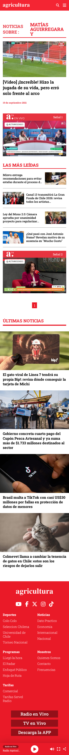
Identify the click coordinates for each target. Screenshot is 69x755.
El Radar (9, 664)
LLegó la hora (12, 658)
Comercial (10, 691)
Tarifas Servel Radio (13, 699)
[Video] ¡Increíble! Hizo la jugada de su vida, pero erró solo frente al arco (31, 87)
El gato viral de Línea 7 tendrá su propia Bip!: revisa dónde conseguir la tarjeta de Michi (34, 379)
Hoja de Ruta (12, 675)
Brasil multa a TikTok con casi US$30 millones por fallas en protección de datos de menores (34, 502)
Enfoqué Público (15, 670)
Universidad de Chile (14, 634)
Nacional (44, 638)
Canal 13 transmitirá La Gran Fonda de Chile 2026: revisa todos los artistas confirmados (45, 198)
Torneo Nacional (15, 642)
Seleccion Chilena (16, 627)
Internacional (47, 632)
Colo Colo (10, 621)
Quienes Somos (48, 658)
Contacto (44, 664)
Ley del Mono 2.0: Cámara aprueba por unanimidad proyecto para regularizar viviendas (20, 217)
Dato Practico (47, 621)
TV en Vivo (34, 723)
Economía (44, 627)
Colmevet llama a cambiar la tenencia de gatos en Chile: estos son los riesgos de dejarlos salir (34, 561)
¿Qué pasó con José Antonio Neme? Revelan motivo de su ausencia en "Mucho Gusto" (45, 237)
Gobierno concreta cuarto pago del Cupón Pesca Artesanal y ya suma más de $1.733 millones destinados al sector (33, 440)
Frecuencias (46, 670)
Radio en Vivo (34, 714)
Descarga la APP (34, 732)
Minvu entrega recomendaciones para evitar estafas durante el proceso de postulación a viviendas (22, 178)
